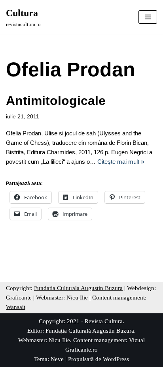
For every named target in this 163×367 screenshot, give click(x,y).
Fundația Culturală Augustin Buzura (89, 331)
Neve (57, 359)
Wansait (15, 307)
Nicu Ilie (77, 297)
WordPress (116, 359)
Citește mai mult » (120, 161)
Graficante (19, 297)
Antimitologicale (56, 101)
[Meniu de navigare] (147, 17)
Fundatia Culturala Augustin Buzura (78, 288)
